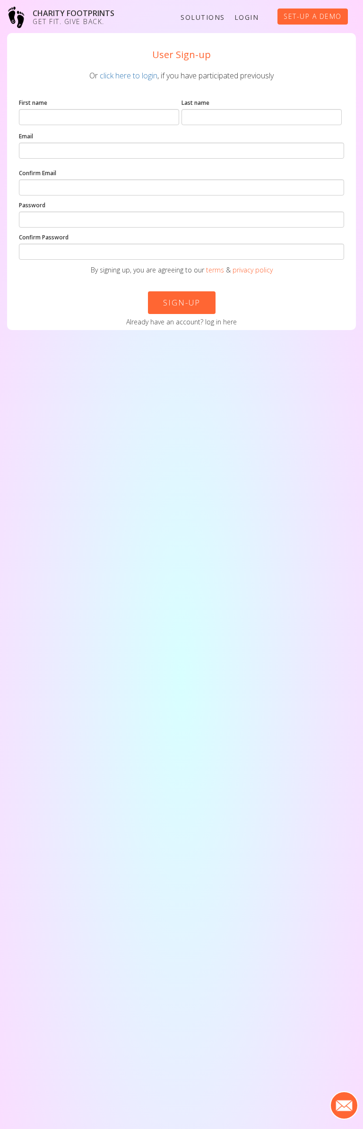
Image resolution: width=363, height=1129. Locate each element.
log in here (221, 321)
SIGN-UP (181, 302)
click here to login (128, 75)
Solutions (203, 17)
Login (246, 17)
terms (215, 269)
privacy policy (253, 269)
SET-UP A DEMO (313, 16)
